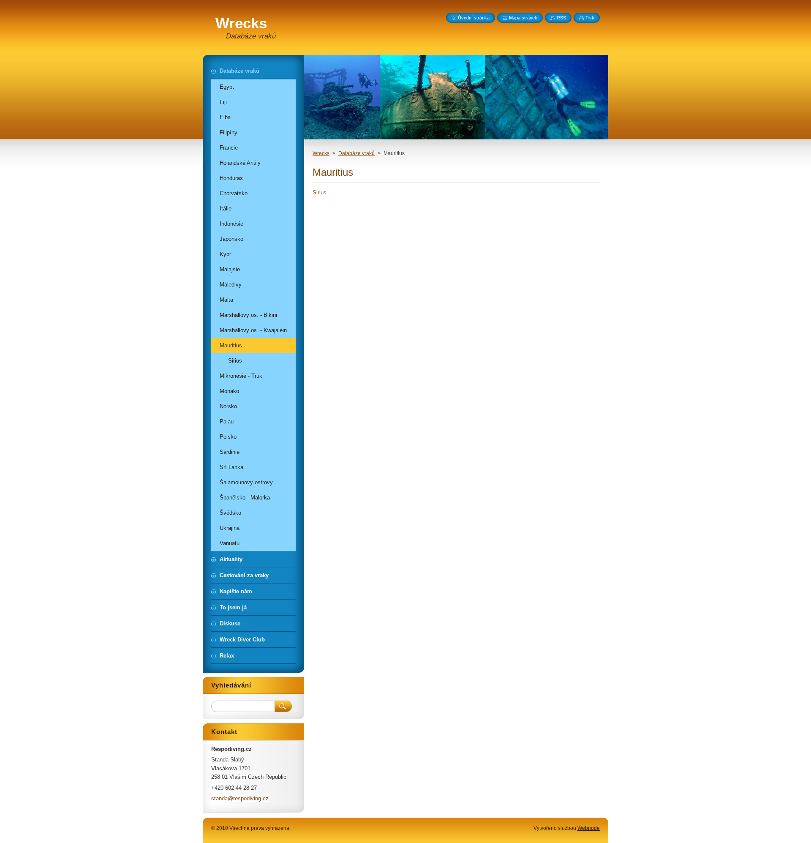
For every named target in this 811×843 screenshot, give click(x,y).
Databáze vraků (356, 153)
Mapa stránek (523, 17)
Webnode (588, 828)
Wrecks (321, 153)
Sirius (320, 192)
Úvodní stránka (474, 17)
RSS (561, 17)
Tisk (589, 17)
